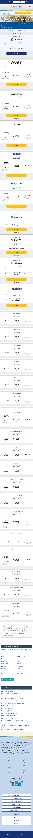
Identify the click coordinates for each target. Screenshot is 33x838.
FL (24, 757)
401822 (18, 45)
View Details (16, 53)
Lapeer (18, 668)
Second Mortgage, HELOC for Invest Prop (12, 723)
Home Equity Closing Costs (8, 708)
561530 (18, 537)
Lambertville (20, 666)
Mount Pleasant (21, 673)
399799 (18, 412)
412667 (18, 450)
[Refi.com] (16, 263)
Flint (18, 661)
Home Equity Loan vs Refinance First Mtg (12, 720)
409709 (18, 574)
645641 (18, 364)
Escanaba (19, 659)
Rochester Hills (5, 676)
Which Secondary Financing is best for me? (12, 698)
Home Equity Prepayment (8, 715)
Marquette (19, 671)
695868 (18, 590)
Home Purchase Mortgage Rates (16, 795)
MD (24, 765)
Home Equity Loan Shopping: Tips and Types (13, 703)
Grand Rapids (4, 663)
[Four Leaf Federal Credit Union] (16, 184)
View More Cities (7, 679)
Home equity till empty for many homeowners (13, 729)
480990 (18, 606)
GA (9, 757)
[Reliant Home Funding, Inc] (16, 124)
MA (24, 760)
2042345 (18, 68)
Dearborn (3, 656)
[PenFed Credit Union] (16, 39)
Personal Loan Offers (16, 804)
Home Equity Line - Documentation (10, 693)
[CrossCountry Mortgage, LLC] (16, 240)
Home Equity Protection (7, 691)
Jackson (19, 663)
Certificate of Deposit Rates (16, 810)
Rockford (19, 676)
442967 (18, 498)
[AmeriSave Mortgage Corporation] (16, 216)
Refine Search (23, 13)
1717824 (18, 158)
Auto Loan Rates (16, 807)
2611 (18, 99)
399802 (18, 553)
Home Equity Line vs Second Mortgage (11, 696)
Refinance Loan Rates (16, 798)
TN (9, 772)
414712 (18, 514)
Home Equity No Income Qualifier (10, 713)
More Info (16, 56)
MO (24, 770)
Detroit (3, 659)
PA (9, 765)
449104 (18, 188)
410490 (18, 396)
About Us (16, 817)
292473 (18, 128)
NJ (8, 769)
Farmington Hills (5, 661)
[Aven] (16, 62)
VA (24, 769)
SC (9, 770)
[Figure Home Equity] (16, 154)
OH (9, 764)
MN (9, 767)
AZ (9, 760)
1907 (18, 269)
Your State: (9, 2)
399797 (18, 434)
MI (24, 767)
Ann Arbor (3, 654)
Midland (3, 673)
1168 (18, 221)
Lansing (3, 668)
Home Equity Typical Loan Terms (10, 718)
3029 (18, 244)
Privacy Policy (16, 820)
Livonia (3, 671)
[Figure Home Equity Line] (16, 289)
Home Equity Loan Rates (16, 801)
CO (24, 772)
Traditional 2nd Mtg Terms (8, 706)
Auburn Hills (20, 654)
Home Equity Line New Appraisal (9, 710)
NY (9, 759)
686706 (18, 332)
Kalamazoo (4, 666)
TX (24, 762)
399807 (18, 466)
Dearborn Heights (21, 656)
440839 (18, 348)
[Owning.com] (16, 93)
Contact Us (16, 823)
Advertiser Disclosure (17, 33)
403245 (18, 380)
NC (9, 762)
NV (24, 764)
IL (24, 759)
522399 (18, 316)
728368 (18, 482)
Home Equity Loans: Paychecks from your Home (14, 701)
